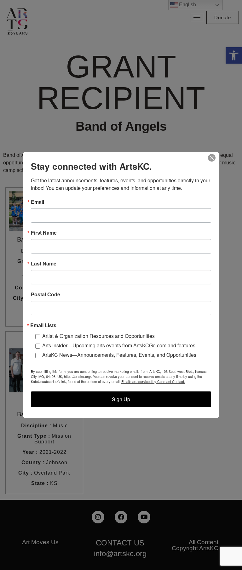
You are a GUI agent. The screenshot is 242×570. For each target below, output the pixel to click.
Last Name (43, 263)
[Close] (212, 158)
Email (37, 201)
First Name (44, 232)
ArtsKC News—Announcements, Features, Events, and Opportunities (119, 354)
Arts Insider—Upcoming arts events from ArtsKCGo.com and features (118, 345)
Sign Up (121, 399)
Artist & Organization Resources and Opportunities (98, 335)
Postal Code (45, 294)
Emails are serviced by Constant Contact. (153, 381)
